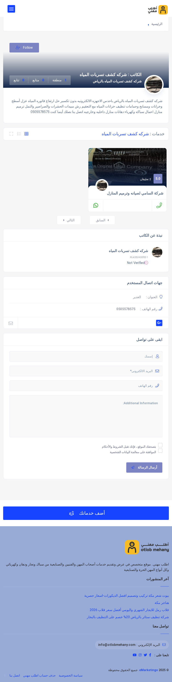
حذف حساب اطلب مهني (39, 675)
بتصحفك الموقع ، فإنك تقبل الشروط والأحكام (129, 446)
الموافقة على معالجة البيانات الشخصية (133, 452)
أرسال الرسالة (147, 467)
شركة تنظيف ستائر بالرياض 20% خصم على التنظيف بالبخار (128, 617)
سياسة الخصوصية (71, 675)
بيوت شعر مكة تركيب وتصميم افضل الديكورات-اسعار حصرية (126, 596)
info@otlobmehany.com (117, 645)
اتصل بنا (14, 675)
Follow (27, 48)
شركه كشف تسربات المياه (128, 251)
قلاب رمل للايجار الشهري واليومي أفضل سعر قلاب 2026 (129, 610)
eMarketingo (148, 670)
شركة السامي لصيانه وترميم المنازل (135, 193)
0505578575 (125, 309)
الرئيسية (156, 24)
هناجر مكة (162, 603)
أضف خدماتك (91, 513)
